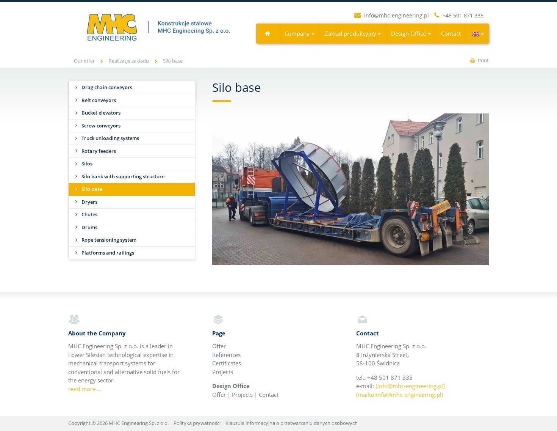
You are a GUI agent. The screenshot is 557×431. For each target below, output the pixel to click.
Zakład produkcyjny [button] (350, 33)
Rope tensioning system (108, 239)
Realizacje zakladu (129, 60)
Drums (89, 227)
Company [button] (297, 33)
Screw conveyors (100, 125)
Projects (222, 372)
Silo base (91, 189)
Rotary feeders (98, 151)
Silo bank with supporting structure (122, 176)
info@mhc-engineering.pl (396, 15)
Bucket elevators (100, 112)
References (226, 355)
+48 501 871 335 (462, 15)
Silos (86, 163)
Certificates (226, 363)
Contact (451, 33)
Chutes (89, 214)
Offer (219, 346)
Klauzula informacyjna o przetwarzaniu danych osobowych (291, 423)
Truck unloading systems (110, 138)
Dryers (89, 201)
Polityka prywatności (197, 423)
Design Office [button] (408, 33)
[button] (477, 33)
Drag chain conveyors (106, 87)
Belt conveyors (98, 100)
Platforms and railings (107, 252)
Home (267, 33)
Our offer (84, 60)
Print (483, 60)
